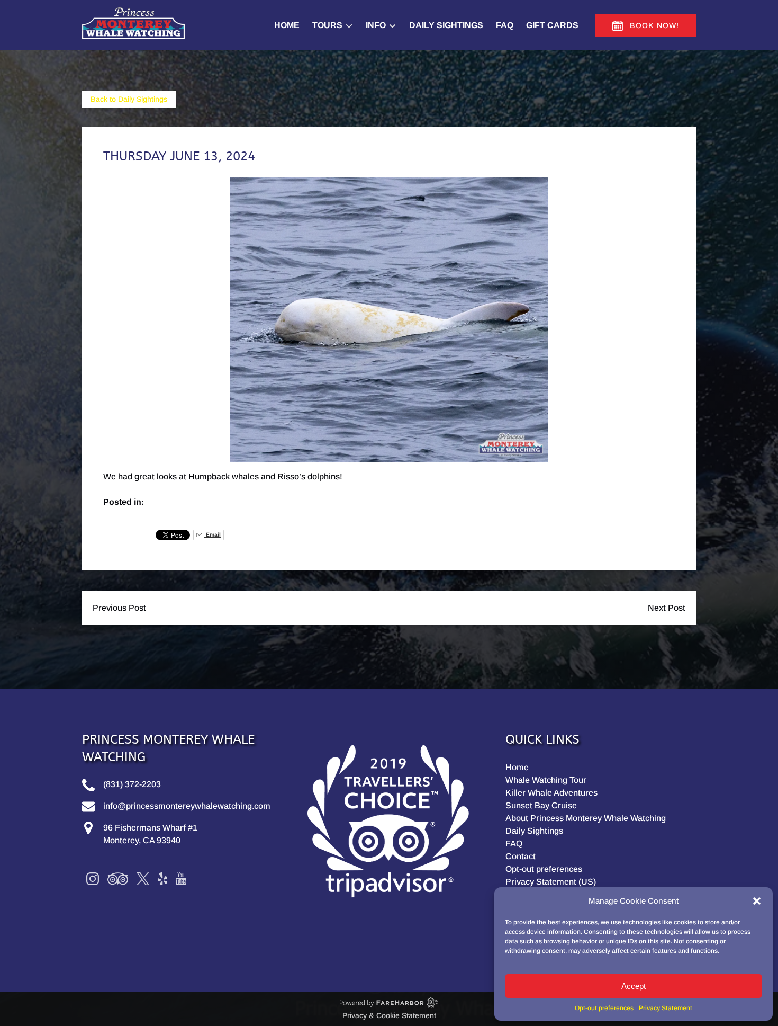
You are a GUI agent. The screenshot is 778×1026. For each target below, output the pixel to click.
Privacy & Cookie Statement (389, 1015)
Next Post (666, 607)
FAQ (504, 25)
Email (212, 535)
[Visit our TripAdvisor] (117, 878)
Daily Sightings (446, 25)
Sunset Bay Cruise (541, 805)
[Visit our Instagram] (92, 878)
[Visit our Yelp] (162, 878)
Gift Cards (552, 25)
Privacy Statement (665, 1008)
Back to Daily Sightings (129, 99)
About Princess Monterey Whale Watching (585, 818)
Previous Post (119, 607)
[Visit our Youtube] (181, 878)
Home (287, 25)
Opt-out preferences (604, 1008)
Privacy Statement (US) (550, 881)
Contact (520, 856)
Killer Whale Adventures (551, 792)
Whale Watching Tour (545, 779)
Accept (633, 986)
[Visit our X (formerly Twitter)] (143, 878)
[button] (757, 901)
